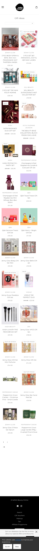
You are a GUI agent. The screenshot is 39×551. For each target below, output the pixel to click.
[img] (18, 506)
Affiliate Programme (19, 524)
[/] (20, 7)
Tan (19, 521)
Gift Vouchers (19, 515)
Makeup (19, 518)
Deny (17, 546)
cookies (18, 540)
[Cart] (36, 7)
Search (19, 512)
